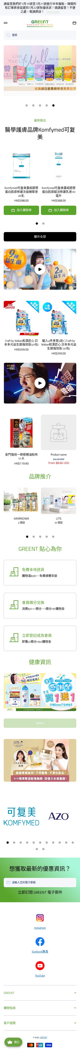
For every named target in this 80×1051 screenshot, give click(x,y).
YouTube (40, 975)
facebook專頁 (40, 951)
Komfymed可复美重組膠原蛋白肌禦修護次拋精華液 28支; (21, 192)
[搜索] (7, 35)
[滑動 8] (53, 842)
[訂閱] (71, 882)
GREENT (43, 1037)
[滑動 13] (43, 849)
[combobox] (40, 35)
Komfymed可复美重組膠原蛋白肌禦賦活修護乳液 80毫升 (59, 192)
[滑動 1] (37, 223)
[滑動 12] (37, 849)
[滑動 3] (40, 537)
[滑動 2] (43, 223)
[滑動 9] (60, 842)
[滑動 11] (73, 842)
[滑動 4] (47, 537)
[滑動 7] (47, 842)
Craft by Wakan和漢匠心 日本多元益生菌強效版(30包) (21, 342)
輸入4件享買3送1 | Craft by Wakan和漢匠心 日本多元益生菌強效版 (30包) (58, 344)
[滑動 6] (40, 842)
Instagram (40, 927)
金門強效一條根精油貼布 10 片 (21, 456)
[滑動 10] (66, 842)
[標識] (40, 23)
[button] (74, 23)
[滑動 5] (53, 537)
